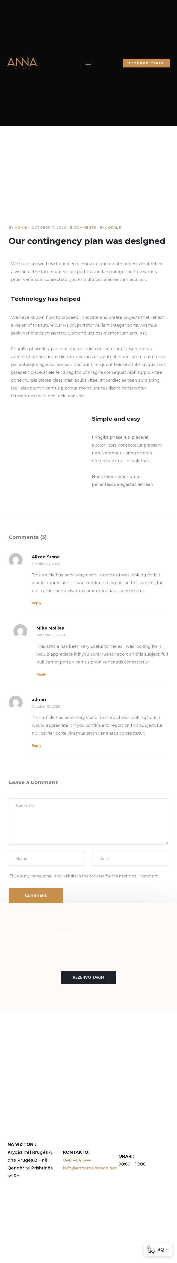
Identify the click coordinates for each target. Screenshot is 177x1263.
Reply (36, 603)
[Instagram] (18, 1057)
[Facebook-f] (10, 1057)
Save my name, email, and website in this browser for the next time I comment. (86, 876)
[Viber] (27, 1057)
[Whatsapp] (35, 1057)
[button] (88, 63)
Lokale (113, 227)
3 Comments (83, 227)
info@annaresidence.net (90, 1168)
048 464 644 (77, 1160)
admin (21, 227)
